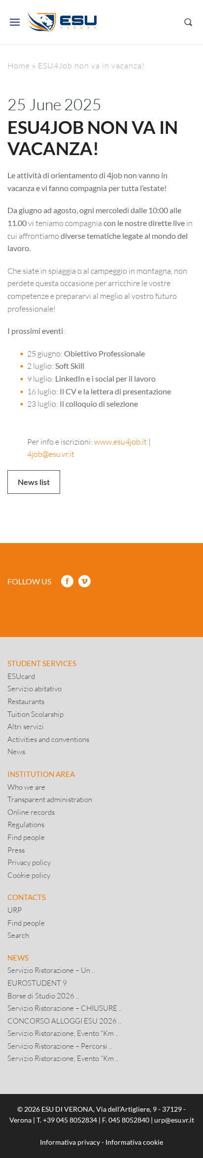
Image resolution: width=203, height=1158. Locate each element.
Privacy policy (29, 862)
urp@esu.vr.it (174, 1120)
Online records (31, 811)
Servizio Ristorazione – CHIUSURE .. (64, 1007)
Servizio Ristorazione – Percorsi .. (59, 1045)
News (16, 751)
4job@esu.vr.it (50, 453)
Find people (26, 837)
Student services (41, 663)
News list (34, 481)
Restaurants (25, 701)
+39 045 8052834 (70, 1120)
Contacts (26, 897)
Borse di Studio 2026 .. (43, 995)
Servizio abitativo (34, 688)
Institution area (41, 774)
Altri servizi (25, 726)
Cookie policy (28, 874)
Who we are (26, 786)
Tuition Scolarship (35, 713)
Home (18, 65)
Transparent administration (49, 799)
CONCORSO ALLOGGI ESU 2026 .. (64, 1020)
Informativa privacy (70, 1142)
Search (18, 935)
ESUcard (21, 676)
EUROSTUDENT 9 (37, 982)
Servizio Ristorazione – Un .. (51, 969)
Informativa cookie (134, 1142)
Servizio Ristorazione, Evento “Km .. (62, 1033)
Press (16, 849)
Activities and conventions (48, 739)
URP (14, 909)
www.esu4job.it (120, 441)
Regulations (25, 824)
